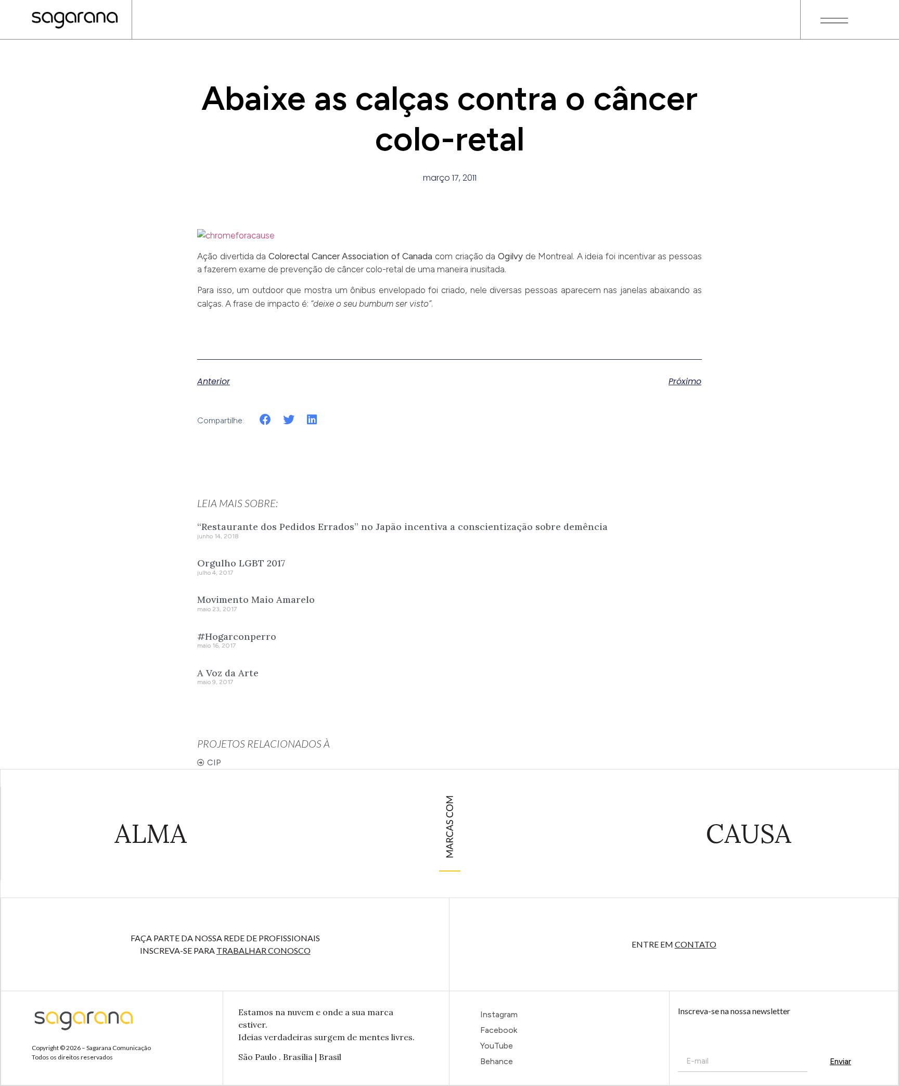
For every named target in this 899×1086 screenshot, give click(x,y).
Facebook (498, 1030)
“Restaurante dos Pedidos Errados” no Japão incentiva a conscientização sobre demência (402, 527)
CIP (214, 762)
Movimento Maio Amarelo (256, 599)
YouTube (496, 1046)
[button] (266, 420)
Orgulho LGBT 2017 (241, 563)
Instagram (499, 1014)
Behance (496, 1061)
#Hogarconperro (236, 636)
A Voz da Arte (228, 673)
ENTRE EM (674, 944)
